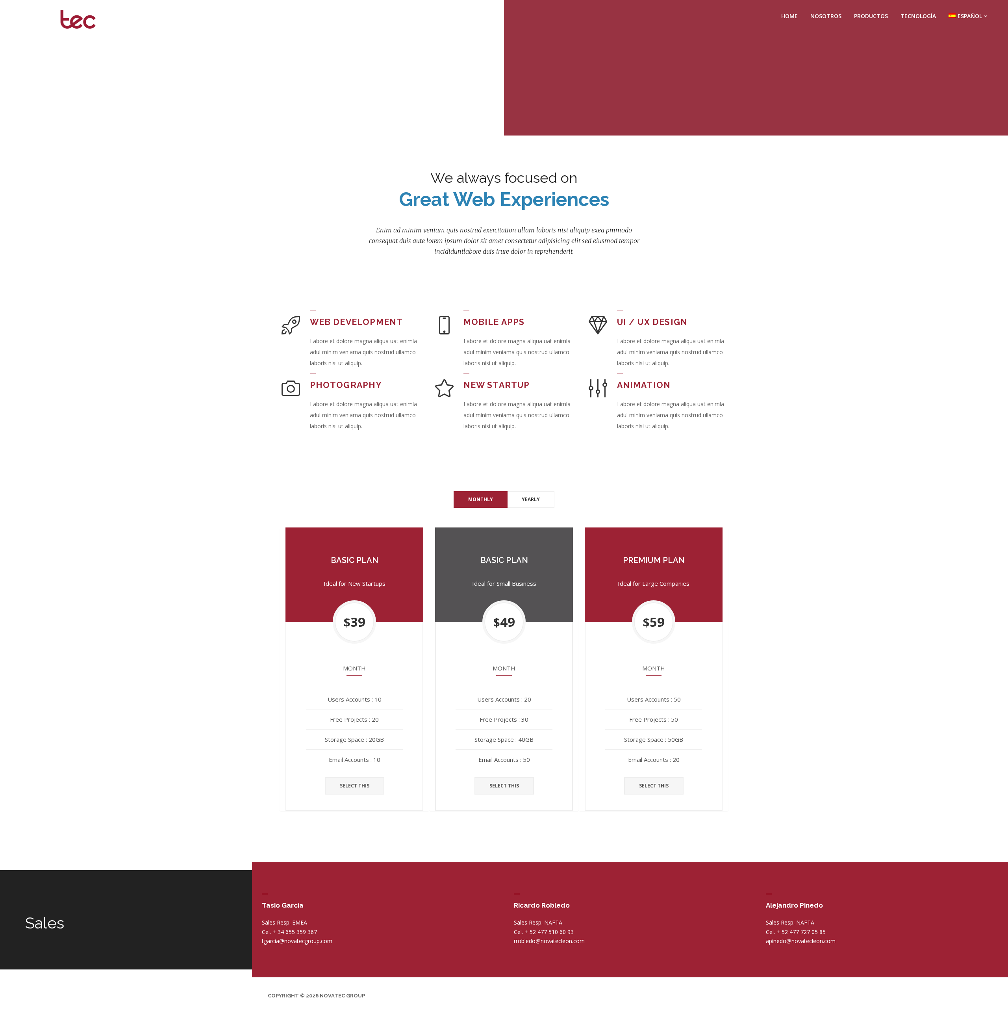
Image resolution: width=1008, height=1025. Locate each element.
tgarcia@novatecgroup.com (297, 941)
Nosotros (825, 16)
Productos (871, 16)
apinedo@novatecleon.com (801, 941)
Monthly (480, 499)
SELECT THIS (354, 785)
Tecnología (918, 16)
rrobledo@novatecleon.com (549, 941)
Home (789, 16)
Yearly (531, 499)
